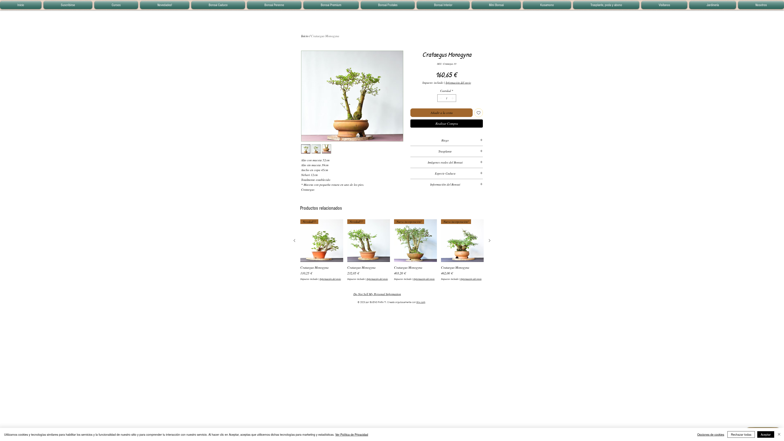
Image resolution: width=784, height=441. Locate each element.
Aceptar (766, 434)
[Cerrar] (779, 434)
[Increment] (452, 98)
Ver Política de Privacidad (351, 434)
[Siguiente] (489, 240)
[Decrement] (440, 98)
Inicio (304, 36)
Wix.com (420, 302)
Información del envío (458, 83)
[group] (392, 250)
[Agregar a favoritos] (478, 112)
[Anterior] (294, 240)
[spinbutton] (446, 98)
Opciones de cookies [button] (710, 434)
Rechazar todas (741, 434)
